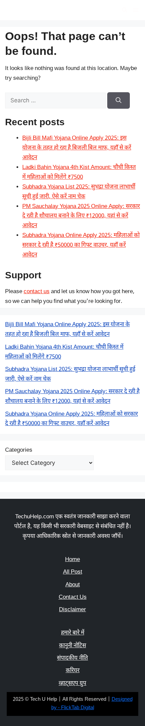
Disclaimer (72, 610)
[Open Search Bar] (124, 10)
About (72, 585)
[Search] (118, 100)
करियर (73, 671)
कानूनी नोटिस (72, 646)
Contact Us (73, 597)
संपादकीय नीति (72, 658)
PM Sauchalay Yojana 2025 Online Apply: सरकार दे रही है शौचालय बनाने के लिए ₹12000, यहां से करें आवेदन (81, 216)
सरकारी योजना (29, 10)
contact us (37, 292)
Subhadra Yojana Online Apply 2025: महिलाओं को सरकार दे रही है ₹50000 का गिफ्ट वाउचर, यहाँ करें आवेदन (81, 245)
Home (72, 559)
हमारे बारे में (72, 633)
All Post (72, 572)
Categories (18, 450)
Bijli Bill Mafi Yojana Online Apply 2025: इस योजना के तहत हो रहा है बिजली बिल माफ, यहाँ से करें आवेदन (76, 148)
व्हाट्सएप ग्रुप (72, 683)
